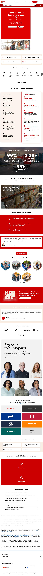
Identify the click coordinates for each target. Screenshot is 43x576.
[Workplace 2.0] (11, 431)
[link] (34, 2)
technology (14, 535)
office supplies (16, 536)
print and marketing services (27, 535)
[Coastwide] (32, 424)
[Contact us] (21, 465)
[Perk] (11, 416)
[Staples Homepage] (3, 2)
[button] (35, 5)
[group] (21, 242)
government (9, 531)
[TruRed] (32, 416)
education (36, 530)
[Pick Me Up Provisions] (11, 424)
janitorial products (8, 535)
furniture (19, 535)
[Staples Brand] (11, 408)
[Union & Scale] (32, 431)
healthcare (3, 531)
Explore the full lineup (21, 403)
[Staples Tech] (32, 408)
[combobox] (19, 5)
